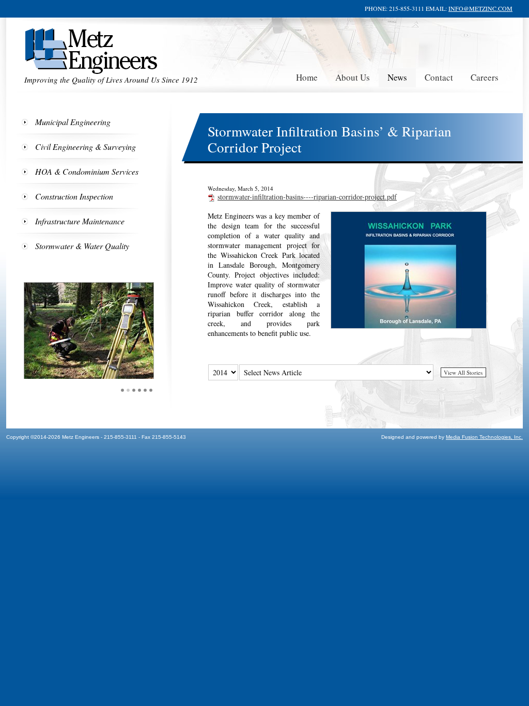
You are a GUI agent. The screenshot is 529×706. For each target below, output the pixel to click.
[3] (134, 390)
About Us (352, 77)
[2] (128, 390)
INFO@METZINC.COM (480, 8)
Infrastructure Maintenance (80, 221)
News (397, 77)
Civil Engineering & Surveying (85, 146)
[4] (140, 390)
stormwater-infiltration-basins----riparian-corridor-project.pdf (307, 197)
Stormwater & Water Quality (82, 245)
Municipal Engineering (73, 121)
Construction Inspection (74, 196)
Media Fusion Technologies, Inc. (484, 437)
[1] (123, 390)
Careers (485, 77)
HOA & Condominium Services (86, 171)
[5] (145, 390)
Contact (439, 77)
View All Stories (463, 372)
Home (307, 77)
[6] (151, 390)
